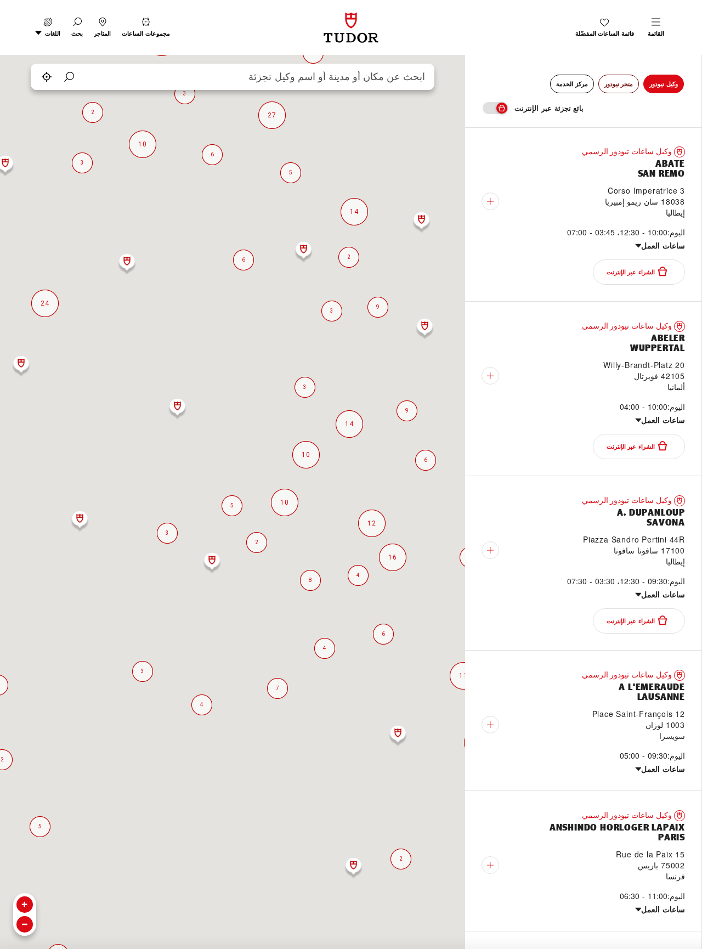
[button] (77, 27)
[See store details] (490, 201)
